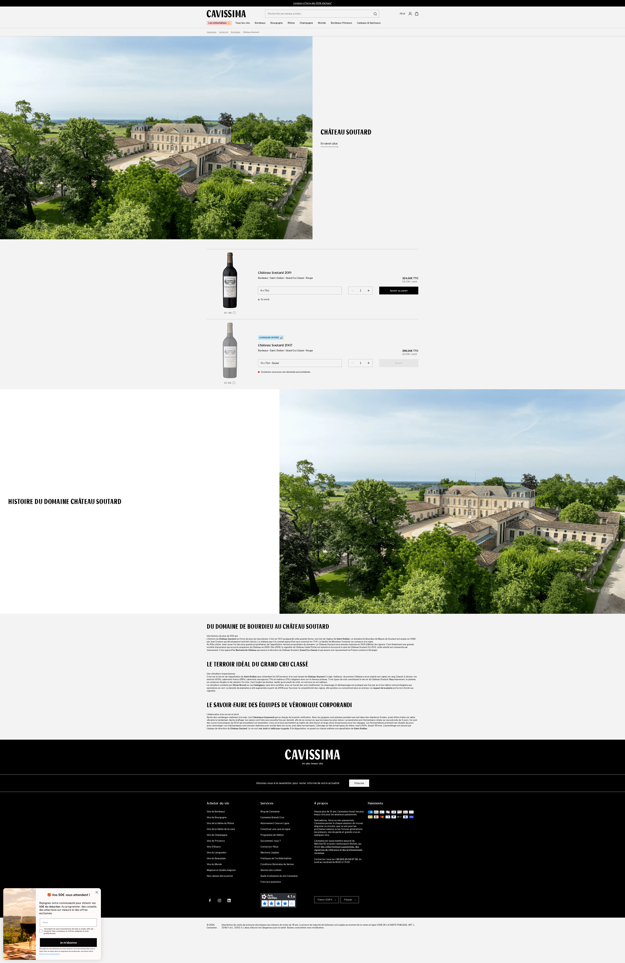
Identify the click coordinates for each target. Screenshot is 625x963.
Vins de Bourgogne (217, 817)
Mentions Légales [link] (269, 852)
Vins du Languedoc (217, 852)
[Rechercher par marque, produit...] (375, 14)
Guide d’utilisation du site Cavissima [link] (279, 876)
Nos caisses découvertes (220, 876)
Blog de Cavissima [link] (269, 811)
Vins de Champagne (217, 835)
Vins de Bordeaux (216, 811)
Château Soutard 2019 (275, 273)
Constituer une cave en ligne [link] (275, 829)
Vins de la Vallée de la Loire (221, 829)
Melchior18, (320, 843)
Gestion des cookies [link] (270, 870)
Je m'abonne (68, 942)
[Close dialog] (97, 892)
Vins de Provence (216, 841)
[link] (410, 13)
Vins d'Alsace (214, 846)
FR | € (402, 13)
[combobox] (322, 14)
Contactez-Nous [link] (269, 846)
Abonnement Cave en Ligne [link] (274, 823)
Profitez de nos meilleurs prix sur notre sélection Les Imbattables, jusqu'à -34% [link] (312, 3)
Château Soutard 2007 (275, 345)
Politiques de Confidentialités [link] (276, 858)
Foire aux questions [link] (270, 882)
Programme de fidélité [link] (272, 835)
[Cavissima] (226, 13)
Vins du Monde (214, 864)
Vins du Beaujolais (216, 858)
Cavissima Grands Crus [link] (272, 817)
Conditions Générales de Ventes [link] (277, 864)
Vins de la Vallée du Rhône (220, 823)
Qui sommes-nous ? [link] (270, 841)
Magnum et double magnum (221, 870)
